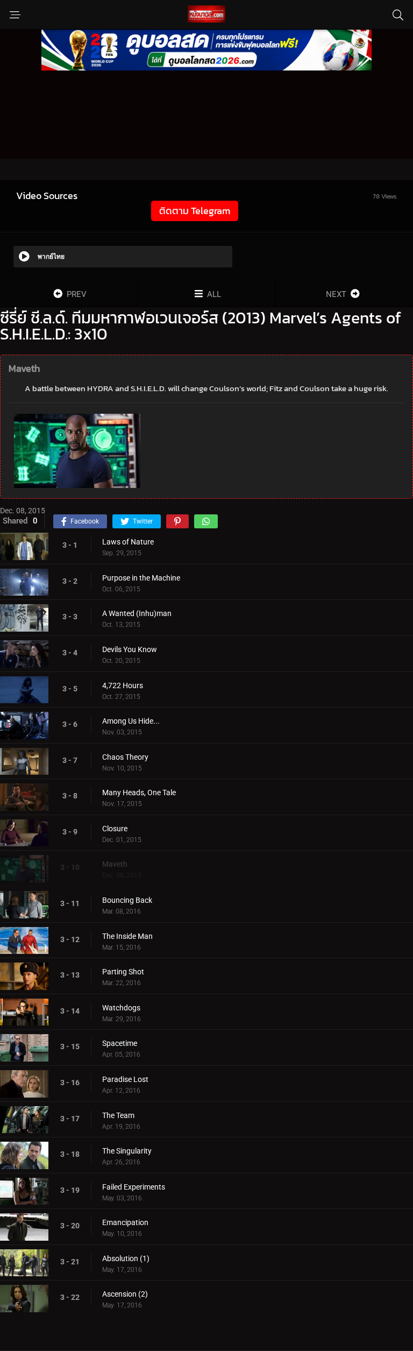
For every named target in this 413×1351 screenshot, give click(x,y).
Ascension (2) (125, 1294)
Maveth (114, 864)
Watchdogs (121, 1007)
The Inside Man (127, 936)
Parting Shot (123, 971)
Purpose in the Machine (141, 578)
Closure (114, 828)
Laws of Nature (128, 541)
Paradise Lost (125, 1079)
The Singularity (127, 1151)
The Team (118, 1115)
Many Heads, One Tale (139, 792)
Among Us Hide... (131, 721)
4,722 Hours (122, 685)
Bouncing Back (127, 900)
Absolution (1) (125, 1258)
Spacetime (119, 1043)
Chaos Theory (125, 757)
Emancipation (125, 1222)
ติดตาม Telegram (194, 210)
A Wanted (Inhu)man (137, 613)
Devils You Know (129, 649)
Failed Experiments (133, 1187)
